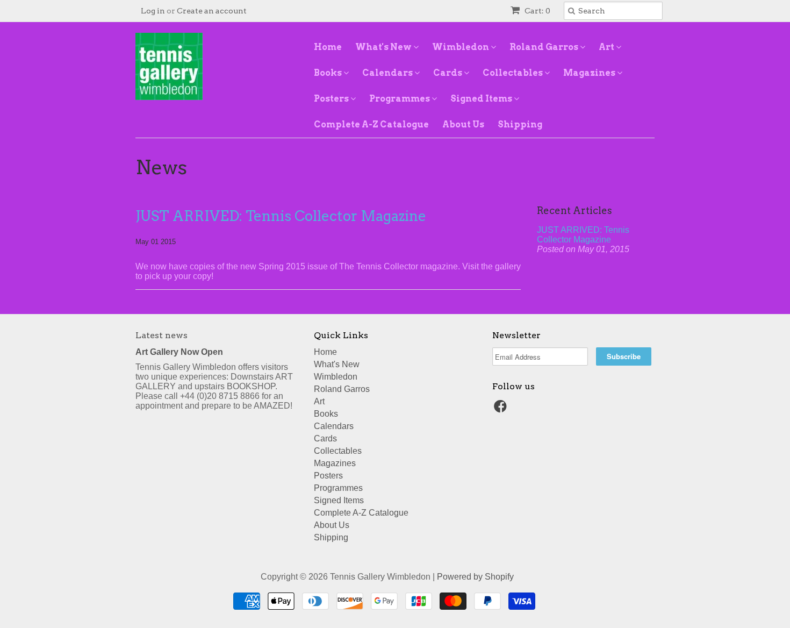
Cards (448, 73)
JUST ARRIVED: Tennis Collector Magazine (280, 216)
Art (607, 47)
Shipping (520, 124)
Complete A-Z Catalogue (371, 124)
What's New (384, 47)
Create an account (212, 10)
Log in (153, 10)
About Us (463, 124)
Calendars (388, 73)
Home (328, 47)
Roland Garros (544, 47)
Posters (332, 99)
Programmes (400, 99)
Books (328, 73)
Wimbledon (461, 47)
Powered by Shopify (475, 576)
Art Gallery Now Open (179, 351)
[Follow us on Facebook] (502, 409)
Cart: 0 (536, 10)
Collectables (513, 73)
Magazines (590, 73)
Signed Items (482, 99)
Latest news (161, 335)
